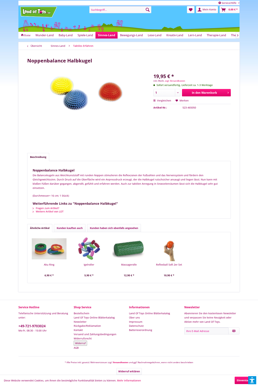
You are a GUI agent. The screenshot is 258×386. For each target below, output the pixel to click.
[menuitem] (120, 9)
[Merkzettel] (190, 9)
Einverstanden (245, 380)
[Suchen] (147, 9)
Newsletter (80, 321)
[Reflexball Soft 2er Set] (169, 249)
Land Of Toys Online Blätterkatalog (94, 317)
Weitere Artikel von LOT (49, 211)
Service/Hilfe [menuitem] (229, 3)
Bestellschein (81, 313)
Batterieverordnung (140, 330)
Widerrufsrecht (83, 338)
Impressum (135, 321)
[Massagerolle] (129, 249)
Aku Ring (49, 264)
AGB (76, 347)
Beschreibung (38, 157)
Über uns (134, 317)
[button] (252, 380)
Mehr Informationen (129, 380)
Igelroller (89, 264)
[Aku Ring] (49, 249)
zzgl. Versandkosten (175, 80)
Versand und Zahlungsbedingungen (95, 334)
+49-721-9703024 (32, 326)
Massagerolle (129, 264)
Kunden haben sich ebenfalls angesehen (114, 228)
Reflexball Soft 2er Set (169, 264)
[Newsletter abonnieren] (233, 330)
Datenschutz (136, 325)
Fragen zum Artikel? (47, 208)
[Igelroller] (89, 249)
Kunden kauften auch (70, 228)
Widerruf (80, 343)
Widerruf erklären (129, 371)
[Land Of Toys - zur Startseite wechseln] (38, 12)
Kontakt (78, 330)
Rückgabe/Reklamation (87, 325)
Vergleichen (163, 100)
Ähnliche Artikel (39, 228)
